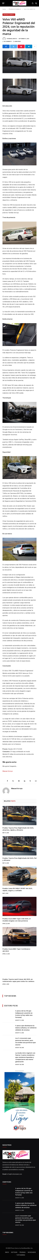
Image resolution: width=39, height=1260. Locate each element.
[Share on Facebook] (6, 46)
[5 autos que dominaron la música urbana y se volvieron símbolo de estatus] (8, 1028)
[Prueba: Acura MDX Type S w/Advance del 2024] (19, 936)
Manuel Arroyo (12, 38)
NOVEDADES (32, 1252)
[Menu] (3, 3)
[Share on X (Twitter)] (13, 46)
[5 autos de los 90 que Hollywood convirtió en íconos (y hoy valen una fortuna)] (8, 1013)
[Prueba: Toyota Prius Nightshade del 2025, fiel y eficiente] (19, 845)
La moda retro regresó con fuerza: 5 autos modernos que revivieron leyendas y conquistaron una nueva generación (25, 1057)
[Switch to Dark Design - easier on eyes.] (32, 3)
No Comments (8, 41)
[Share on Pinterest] (21, 46)
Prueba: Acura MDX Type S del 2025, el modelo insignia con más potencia (16, 920)
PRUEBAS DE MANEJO (8, 14)
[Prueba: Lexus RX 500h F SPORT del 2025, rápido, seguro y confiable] (19, 876)
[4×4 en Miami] (19, 3)
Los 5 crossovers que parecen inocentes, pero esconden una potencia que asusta (25, 1041)
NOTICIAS (14, 1252)
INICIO (7, 1252)
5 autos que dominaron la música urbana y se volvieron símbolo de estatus (25, 1028)
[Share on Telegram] (28, 46)
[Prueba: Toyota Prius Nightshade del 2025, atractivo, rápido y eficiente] (19, 815)
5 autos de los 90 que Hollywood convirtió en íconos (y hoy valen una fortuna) (23, 1014)
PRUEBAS (23, 1252)
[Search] (36, 3)
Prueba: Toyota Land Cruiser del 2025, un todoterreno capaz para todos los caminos (18, 980)
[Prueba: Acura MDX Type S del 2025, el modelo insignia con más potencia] (19, 906)
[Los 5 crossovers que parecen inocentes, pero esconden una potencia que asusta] (8, 1041)
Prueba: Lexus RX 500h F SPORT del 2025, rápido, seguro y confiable (17, 889)
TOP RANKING (20, 1255)
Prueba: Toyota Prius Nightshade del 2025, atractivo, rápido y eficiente (18, 829)
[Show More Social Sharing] (34, 46)
